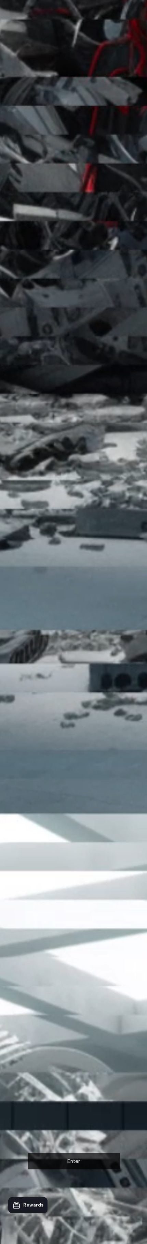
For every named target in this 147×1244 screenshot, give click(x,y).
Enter (73, 1161)
